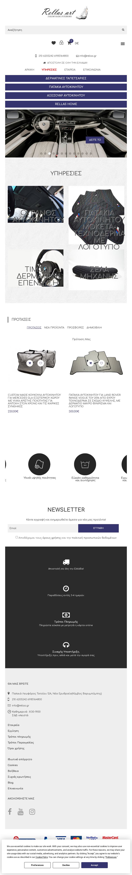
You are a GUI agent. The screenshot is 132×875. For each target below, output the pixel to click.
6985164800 (61, 56)
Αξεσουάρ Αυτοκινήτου (66, 95)
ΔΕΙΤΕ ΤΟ (95, 137)
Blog (10, 782)
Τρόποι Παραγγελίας (21, 742)
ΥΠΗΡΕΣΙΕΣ (49, 70)
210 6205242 (45, 56)
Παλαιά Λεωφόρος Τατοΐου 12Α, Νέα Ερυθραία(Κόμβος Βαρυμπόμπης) (57, 693)
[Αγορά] (29, 363)
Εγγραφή (98, 528)
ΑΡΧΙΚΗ (29, 70)
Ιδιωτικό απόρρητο (20, 759)
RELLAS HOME (66, 104)
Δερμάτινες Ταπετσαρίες (66, 78)
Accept (94, 865)
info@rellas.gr (88, 56)
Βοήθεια (13, 771)
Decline (66, 865)
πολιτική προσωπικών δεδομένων (94, 537)
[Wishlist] (40, 363)
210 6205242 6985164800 (27, 699)
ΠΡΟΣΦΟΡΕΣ (75, 327)
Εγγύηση (13, 731)
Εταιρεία (69, 70)
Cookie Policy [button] (42, 857)
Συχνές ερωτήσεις (19, 777)
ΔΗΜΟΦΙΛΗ (94, 327)
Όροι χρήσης (16, 748)
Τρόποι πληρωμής (19, 737)
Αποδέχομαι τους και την (67, 537)
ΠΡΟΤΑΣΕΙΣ (34, 327)
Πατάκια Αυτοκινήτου (66, 87)
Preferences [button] (111, 857)
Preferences (37, 865)
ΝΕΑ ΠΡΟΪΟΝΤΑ (54, 327)
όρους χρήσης (51, 537)
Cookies (13, 765)
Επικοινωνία (92, 70)
